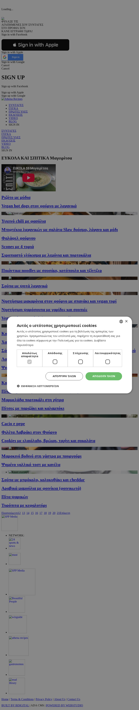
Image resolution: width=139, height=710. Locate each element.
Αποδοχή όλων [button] (103, 376)
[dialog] (69, 355)
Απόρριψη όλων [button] (64, 376)
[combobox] (121, 321)
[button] (38, 386)
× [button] (126, 321)
